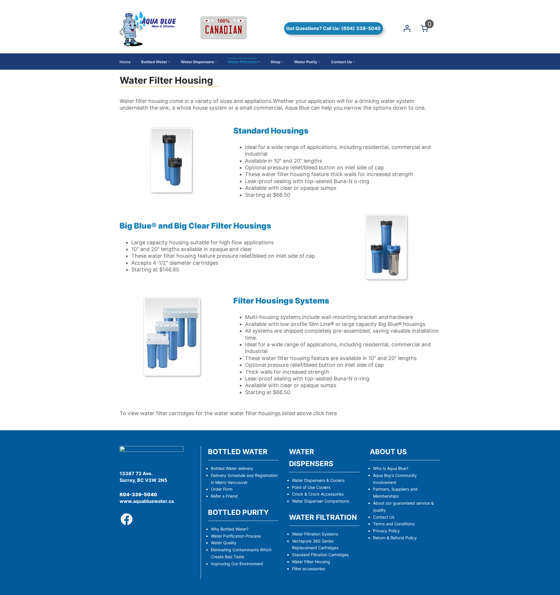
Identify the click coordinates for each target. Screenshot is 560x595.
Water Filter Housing (311, 561)
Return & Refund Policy (395, 537)
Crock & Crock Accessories (318, 494)
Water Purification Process (236, 535)
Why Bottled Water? (230, 528)
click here (325, 413)
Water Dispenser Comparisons (320, 501)
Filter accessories (308, 568)
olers (339, 480)
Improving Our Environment (237, 563)
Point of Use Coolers (311, 487)
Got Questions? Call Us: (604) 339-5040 (333, 28)
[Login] (407, 28)
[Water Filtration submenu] (259, 61)
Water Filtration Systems (315, 533)
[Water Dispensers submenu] (216, 61)
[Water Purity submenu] (319, 61)
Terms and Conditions (393, 523)
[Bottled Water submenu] (169, 61)
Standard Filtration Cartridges (320, 554)
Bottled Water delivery (232, 468)
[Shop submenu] (282, 61)
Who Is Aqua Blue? (390, 468)
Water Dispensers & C (312, 480)
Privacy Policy (386, 530)
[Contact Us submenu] (354, 61)
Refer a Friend (224, 496)
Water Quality (224, 542)
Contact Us (383, 517)
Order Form (221, 489)
